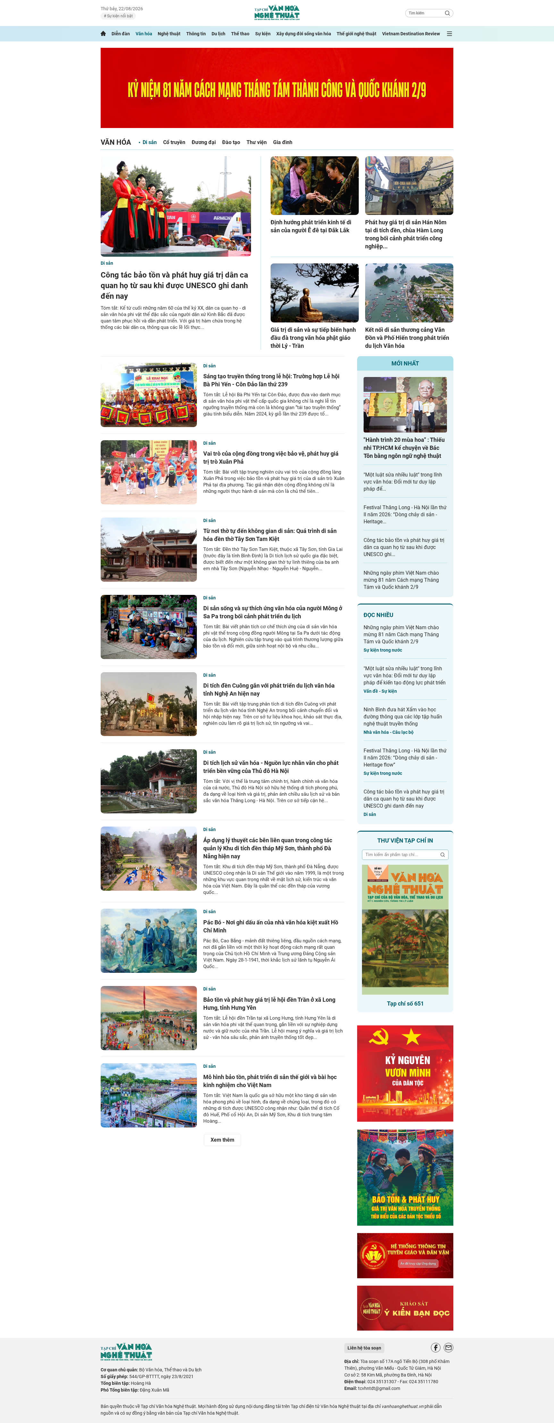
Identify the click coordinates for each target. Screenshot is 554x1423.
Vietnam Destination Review (411, 33)
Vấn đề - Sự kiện (380, 691)
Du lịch (218, 33)
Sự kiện (263, 33)
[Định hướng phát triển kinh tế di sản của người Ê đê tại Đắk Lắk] (315, 185)
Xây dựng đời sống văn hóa (303, 33)
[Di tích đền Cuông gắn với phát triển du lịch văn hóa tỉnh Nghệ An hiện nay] (149, 704)
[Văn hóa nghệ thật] (126, 1359)
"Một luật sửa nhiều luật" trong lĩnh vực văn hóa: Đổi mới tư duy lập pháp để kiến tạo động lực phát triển (405, 675)
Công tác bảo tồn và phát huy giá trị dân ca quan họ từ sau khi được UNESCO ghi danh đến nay (174, 285)
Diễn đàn (121, 33)
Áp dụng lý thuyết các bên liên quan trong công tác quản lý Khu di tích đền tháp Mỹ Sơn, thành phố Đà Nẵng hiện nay (267, 848)
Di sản (150, 142)
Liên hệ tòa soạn (364, 1347)
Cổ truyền (174, 142)
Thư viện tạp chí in (405, 840)
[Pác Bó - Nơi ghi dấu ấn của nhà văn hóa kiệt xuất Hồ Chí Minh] (149, 941)
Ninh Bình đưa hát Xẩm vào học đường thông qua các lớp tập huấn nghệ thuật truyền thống (403, 717)
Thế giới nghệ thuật (356, 33)
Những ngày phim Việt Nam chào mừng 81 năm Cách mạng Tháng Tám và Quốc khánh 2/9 (401, 580)
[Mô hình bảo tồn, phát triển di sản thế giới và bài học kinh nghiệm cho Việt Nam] (149, 1095)
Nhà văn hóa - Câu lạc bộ (389, 732)
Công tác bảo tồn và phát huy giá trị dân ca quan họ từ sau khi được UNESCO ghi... (404, 547)
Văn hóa (144, 33)
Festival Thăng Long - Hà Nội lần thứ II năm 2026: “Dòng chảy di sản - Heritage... (405, 514)
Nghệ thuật (169, 33)
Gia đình (282, 142)
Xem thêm (222, 1140)
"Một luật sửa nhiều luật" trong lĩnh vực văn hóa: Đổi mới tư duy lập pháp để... (403, 482)
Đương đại (204, 142)
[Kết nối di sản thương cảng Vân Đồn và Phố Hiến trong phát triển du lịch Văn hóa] (409, 292)
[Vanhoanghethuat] (103, 34)
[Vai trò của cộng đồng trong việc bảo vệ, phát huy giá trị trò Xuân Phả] (149, 472)
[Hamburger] (449, 34)
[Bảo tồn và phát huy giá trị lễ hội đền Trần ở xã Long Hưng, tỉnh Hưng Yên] (149, 1018)
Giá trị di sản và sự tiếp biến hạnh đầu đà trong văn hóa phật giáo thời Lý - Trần (313, 337)
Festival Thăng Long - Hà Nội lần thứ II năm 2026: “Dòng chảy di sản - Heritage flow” (405, 758)
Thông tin (196, 33)
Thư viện (257, 142)
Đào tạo (231, 142)
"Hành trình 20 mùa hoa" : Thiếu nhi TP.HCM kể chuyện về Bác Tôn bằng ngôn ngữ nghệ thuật (404, 447)
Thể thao (240, 33)
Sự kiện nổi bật (119, 16)
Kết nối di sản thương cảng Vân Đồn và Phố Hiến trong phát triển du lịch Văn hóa (407, 337)
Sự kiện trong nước (383, 650)
